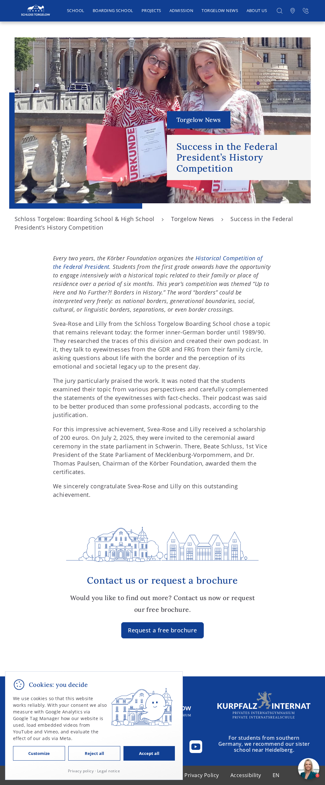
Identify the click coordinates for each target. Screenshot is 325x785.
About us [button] (257, 10)
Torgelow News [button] (220, 10)
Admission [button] (181, 10)
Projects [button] (151, 10)
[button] (280, 10)
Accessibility (245, 775)
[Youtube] (195, 746)
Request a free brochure (162, 630)
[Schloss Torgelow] (35, 10)
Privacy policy (81, 771)
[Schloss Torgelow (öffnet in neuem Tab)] (263, 705)
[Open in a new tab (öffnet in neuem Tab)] (293, 10)
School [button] (75, 10)
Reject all (94, 753)
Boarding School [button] (113, 10)
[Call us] (306, 10)
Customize (39, 753)
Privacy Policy (201, 775)
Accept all (149, 753)
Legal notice (108, 771)
